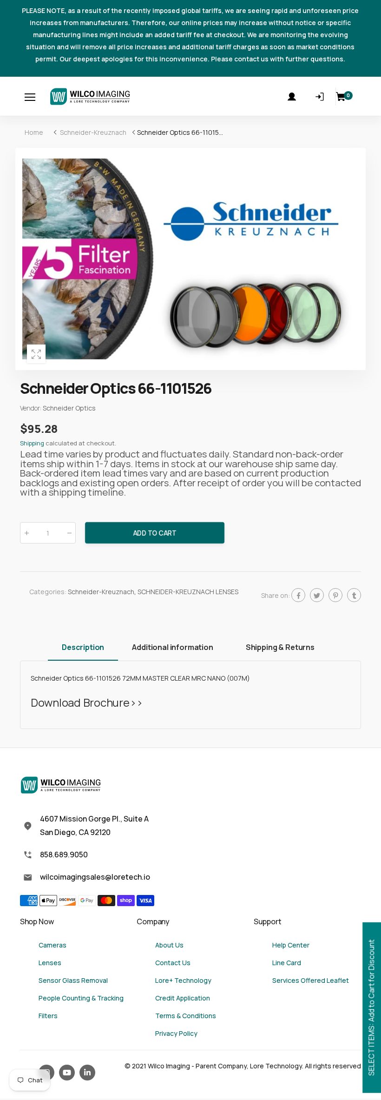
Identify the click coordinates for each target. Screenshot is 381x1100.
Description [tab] (83, 647)
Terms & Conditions (185, 1015)
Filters (48, 1015)
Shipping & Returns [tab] (280, 647)
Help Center (290, 945)
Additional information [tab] (172, 647)
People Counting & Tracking (81, 998)
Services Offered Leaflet (310, 980)
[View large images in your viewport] (36, 354)
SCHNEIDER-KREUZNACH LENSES (188, 591)
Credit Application (182, 998)
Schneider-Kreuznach (101, 591)
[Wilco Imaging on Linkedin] (87, 1072)
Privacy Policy (176, 1033)
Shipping (32, 443)
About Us (169, 945)
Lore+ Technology (183, 980)
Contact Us (172, 962)
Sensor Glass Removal (73, 980)
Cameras (52, 945)
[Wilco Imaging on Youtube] (67, 1072)
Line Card (286, 962)
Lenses (50, 962)
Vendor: (31, 408)
